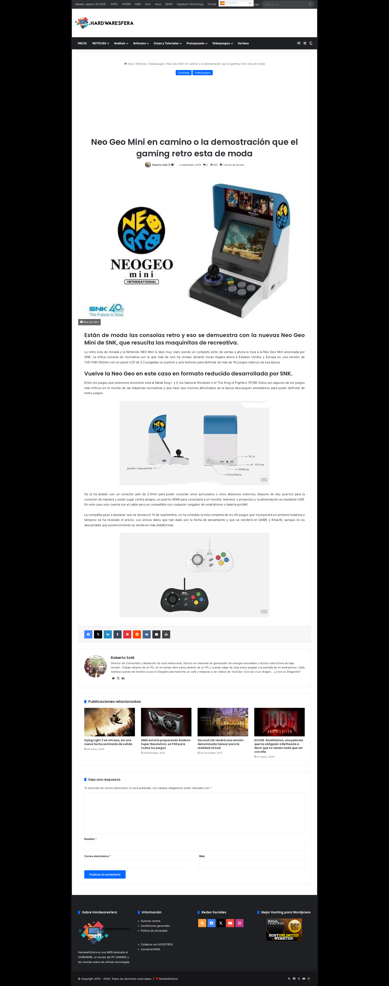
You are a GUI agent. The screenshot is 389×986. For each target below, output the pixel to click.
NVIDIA (126, 4)
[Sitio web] (113, 678)
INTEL (114, 4)
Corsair (212, 4)
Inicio (130, 63)
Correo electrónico (97, 856)
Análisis (119, 43)
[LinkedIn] (108, 634)
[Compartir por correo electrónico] (156, 634)
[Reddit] (137, 634)
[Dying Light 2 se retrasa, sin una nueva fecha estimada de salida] (109, 722)
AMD (138, 4)
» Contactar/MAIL (149, 949)
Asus (158, 4)
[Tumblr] (117, 634)
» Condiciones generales (154, 925)
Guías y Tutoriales (166, 43)
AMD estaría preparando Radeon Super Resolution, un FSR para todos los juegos (165, 744)
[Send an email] (172, 164)
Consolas (183, 72)
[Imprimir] (166, 634)
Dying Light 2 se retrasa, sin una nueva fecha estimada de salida (108, 742)
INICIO (82, 43)
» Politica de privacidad (152, 930)
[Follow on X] (169, 164)
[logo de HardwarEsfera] (104, 23)
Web (202, 856)
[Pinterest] (127, 634)
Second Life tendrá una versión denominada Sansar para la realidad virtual (221, 744)
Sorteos (243, 43)
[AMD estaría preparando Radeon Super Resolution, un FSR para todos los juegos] (166, 722)
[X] (98, 634)
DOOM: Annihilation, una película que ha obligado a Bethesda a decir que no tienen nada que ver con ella (278, 746)
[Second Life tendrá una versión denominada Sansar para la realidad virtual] (223, 722)
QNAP (169, 4)
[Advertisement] (194, 106)
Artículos (139, 43)
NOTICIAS (99, 43)
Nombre (90, 839)
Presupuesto (195, 43)
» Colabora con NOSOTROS (155, 944)
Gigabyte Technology (190, 4)
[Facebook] (88, 634)
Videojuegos (221, 43)
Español (231, 3)
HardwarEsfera (168, 978)
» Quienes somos (149, 920)
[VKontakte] (147, 634)
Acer (148, 4)
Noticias (141, 63)
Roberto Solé (160, 164)
